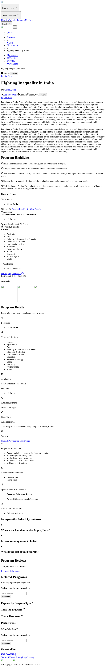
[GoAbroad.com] (7, 2)
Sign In (5, 24)
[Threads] (4, 655)
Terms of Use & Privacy (11, 657)
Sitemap (30, 657)
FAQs (12, 61)
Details (12, 58)
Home (9, 32)
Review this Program (10, 571)
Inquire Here (6, 76)
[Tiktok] (15, 655)
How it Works (7, 20)
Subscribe (6, 597)
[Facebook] (2, 655)
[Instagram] (7, 655)
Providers (11, 37)
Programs (13, 64)
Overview (13, 55)
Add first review (10, 95)
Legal (24, 657)
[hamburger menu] (15, 26)
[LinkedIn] (13, 655)
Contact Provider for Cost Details (26, 209)
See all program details (11, 273)
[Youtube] (9, 655)
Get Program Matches (22, 20)
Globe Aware (12, 45)
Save (15, 74)
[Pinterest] (11, 655)
